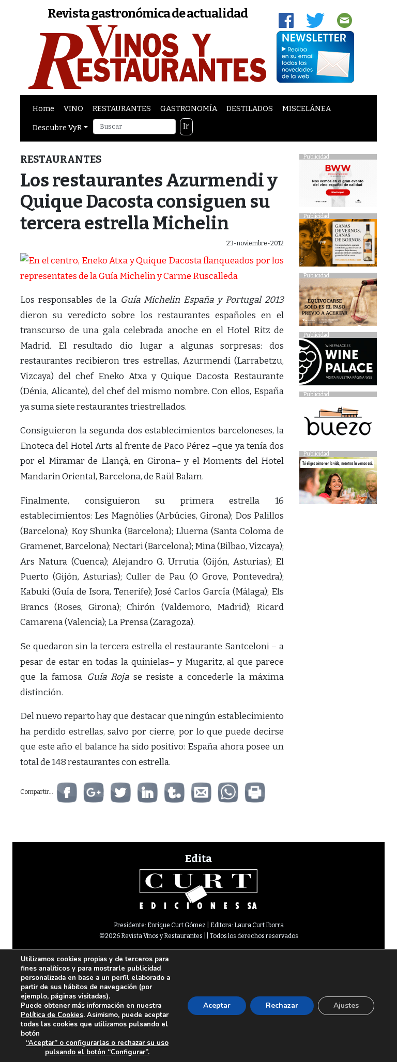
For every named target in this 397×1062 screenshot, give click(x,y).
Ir (186, 126)
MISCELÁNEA (306, 108)
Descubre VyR (57, 127)
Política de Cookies (52, 1015)
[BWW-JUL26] (338, 186)
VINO (73, 108)
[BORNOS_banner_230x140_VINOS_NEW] (338, 245)
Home (43, 108)
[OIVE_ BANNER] (338, 483)
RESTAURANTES (122, 108)
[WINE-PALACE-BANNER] (338, 364)
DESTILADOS (249, 108)
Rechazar (282, 1005)
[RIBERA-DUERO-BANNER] (338, 305)
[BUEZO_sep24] (338, 423)
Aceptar (217, 1005)
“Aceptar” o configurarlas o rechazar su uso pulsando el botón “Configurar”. (97, 1047)
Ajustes (346, 1005)
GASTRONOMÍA (188, 108)
